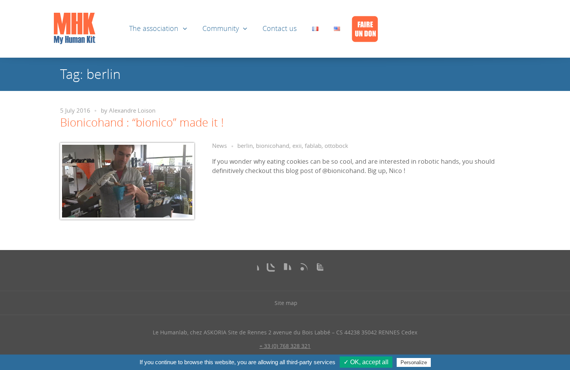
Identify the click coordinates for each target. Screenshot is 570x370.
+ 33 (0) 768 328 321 (285, 345)
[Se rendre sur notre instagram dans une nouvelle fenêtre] (269, 269)
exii (297, 145)
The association (153, 28)
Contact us (280, 28)
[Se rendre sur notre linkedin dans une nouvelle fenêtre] (285, 269)
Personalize (414, 362)
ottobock (336, 145)
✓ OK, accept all (366, 362)
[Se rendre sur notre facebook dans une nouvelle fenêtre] (253, 269)
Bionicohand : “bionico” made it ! (142, 122)
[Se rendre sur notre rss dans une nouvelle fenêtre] (301, 269)
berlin (245, 145)
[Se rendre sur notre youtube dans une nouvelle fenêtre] (317, 269)
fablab (313, 145)
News (219, 145)
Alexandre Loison (132, 110)
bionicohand (272, 145)
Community (220, 28)
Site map (286, 303)
